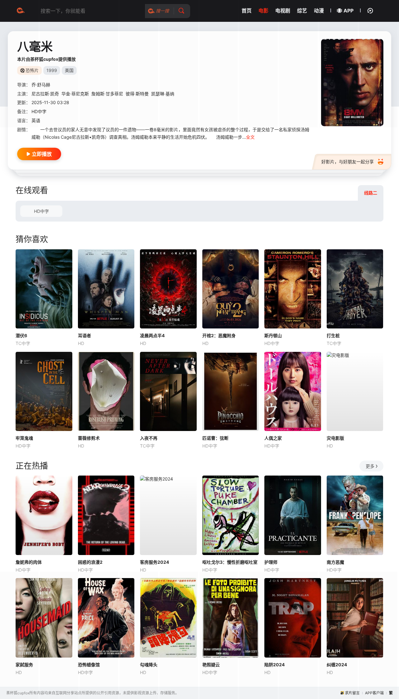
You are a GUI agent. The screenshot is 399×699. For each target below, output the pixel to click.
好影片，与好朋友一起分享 (347, 161)
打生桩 (333, 335)
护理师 (270, 562)
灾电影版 (335, 438)
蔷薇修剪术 (89, 438)
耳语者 (84, 335)
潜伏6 (21, 335)
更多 (370, 466)
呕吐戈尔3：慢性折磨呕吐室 (229, 562)
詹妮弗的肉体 (29, 562)
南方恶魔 (335, 562)
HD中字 (41, 211)
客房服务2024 (154, 562)
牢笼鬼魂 (24, 438)
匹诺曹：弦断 (215, 438)
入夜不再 (148, 438)
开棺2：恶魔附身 (219, 335)
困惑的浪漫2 (90, 562)
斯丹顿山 (273, 335)
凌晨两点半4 (152, 335)
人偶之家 (273, 438)
